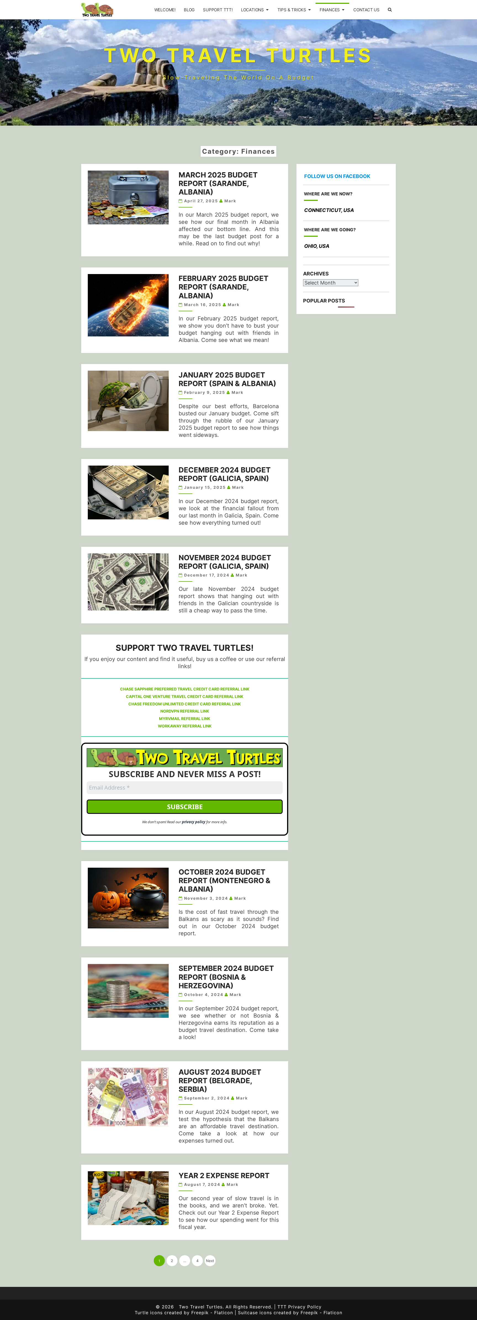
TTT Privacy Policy (299, 1307)
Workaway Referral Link (185, 726)
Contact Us (366, 9)
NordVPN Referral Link (184, 711)
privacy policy (193, 821)
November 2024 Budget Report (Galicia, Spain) (225, 561)
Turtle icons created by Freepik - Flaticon (184, 1312)
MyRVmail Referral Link (184, 718)
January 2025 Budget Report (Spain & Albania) (227, 379)
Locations (252, 9)
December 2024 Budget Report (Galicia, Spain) (225, 474)
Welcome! (165, 9)
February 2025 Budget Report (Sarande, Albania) (223, 287)
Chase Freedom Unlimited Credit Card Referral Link (184, 704)
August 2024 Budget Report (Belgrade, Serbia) (220, 1080)
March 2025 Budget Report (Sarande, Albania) (218, 183)
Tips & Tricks (291, 9)
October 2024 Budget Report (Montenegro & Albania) (225, 880)
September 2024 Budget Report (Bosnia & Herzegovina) (226, 977)
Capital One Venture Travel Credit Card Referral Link (184, 696)
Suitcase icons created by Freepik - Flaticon (289, 1312)
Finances (330, 9)
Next (210, 1260)
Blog (189, 9)
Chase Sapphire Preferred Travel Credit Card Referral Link (185, 689)
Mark (230, 200)
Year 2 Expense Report (224, 1175)
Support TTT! (218, 9)
